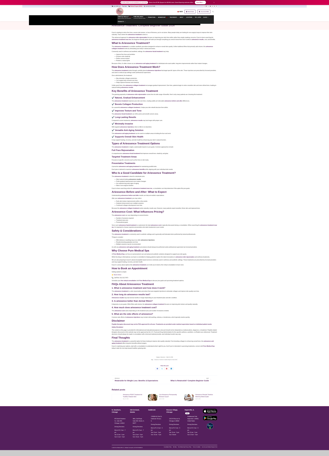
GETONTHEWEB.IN (138, 447)
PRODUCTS (121, 21)
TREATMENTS (173, 17)
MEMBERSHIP (162, 17)
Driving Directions (119, 426)
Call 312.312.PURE (150, 6)
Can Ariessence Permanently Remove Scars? (168, 395)
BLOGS (205, 17)
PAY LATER (198, 17)
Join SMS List (117, 6)
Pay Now (124, 6)
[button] (140, 17)
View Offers (200, 2)
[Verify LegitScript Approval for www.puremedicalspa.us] (210, 426)
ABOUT (181, 17)
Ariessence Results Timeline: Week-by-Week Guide (204, 395)
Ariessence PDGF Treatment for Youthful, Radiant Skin (132, 395)
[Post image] (116, 397)
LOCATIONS (189, 17)
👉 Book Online (116, 274)
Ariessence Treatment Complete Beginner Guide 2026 (165, 359)
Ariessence (162, 357)
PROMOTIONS (152, 17)
